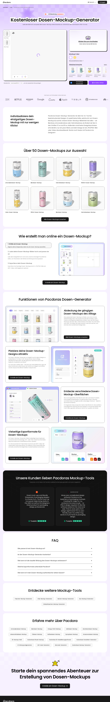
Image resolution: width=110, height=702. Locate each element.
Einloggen (102, 2)
